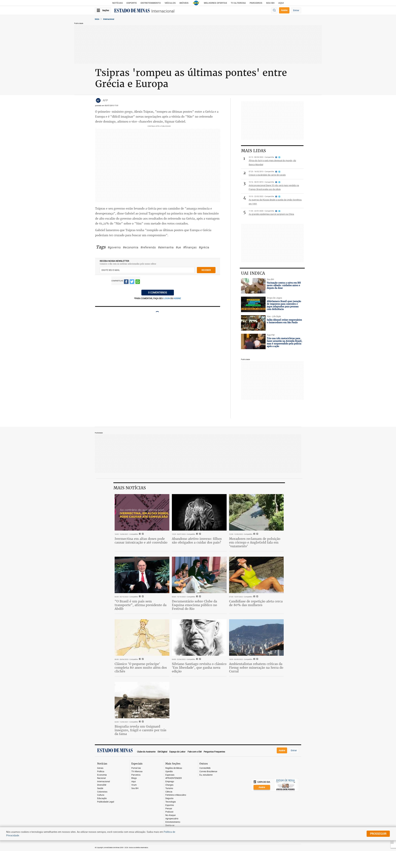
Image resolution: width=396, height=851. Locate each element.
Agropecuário (171, 818)
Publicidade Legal (105, 801)
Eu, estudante (206, 775)
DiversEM (101, 785)
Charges (169, 785)
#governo (114, 247)
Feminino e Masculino (175, 795)
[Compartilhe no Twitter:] (142, 596)
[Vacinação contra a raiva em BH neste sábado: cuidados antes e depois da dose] (253, 286)
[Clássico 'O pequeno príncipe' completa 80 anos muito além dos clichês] (142, 637)
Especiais (169, 775)
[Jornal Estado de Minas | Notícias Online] (132, 10)
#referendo (148, 247)
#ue (178, 247)
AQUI (281, 3)
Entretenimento (151, 3)
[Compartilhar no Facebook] (126, 282)
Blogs (134, 778)
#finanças (190, 247)
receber (206, 270)
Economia (102, 775)
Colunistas (102, 791)
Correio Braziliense (208, 771)
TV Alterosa (238, 3)
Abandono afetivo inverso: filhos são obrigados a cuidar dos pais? (197, 540)
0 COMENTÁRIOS (157, 292)
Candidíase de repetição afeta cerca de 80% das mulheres (256, 603)
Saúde (100, 788)
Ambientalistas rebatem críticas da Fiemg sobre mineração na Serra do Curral (256, 667)
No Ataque (170, 815)
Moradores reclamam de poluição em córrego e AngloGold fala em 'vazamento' (254, 542)
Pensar (168, 808)
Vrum (134, 785)
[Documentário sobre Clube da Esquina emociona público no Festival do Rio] (199, 575)
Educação (102, 798)
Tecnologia (170, 801)
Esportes (169, 805)
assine (177, 298)
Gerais (100, 768)
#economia (130, 247)
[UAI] (196, 3)
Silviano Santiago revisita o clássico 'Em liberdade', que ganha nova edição (199, 667)
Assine (284, 10)
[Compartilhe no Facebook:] (139, 596)
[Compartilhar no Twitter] (131, 282)
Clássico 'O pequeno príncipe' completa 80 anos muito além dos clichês (141, 667)
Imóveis (183, 3)
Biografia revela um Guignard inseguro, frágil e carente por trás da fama (140, 730)
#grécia (204, 247)
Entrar (296, 10)
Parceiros (256, 3)
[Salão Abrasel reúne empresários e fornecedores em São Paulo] (253, 323)
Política (100, 771)
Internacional (162, 11)
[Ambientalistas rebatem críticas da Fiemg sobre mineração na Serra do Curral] (256, 637)
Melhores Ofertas (215, 3)
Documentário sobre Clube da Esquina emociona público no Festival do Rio (194, 605)
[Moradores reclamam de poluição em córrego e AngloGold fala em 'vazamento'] (256, 512)
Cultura (100, 795)
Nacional (101, 778)
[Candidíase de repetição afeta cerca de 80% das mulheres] (256, 575)
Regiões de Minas (173, 768)
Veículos (170, 3)
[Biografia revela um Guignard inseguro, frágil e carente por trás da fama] (142, 700)
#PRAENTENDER (173, 778)
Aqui (133, 781)
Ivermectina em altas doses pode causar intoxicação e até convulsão (141, 540)
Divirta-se (169, 825)
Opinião (169, 771)
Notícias (117, 3)
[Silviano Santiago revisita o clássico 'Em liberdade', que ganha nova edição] (199, 637)
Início (97, 19)
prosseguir (378, 833)
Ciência (168, 791)
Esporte (132, 3)
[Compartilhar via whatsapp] (137, 282)
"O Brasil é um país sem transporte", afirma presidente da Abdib (140, 605)
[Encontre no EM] (274, 10)
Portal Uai (136, 768)
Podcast (169, 812)
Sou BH (270, 3)
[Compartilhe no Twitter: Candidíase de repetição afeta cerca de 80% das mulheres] (257, 596)
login (166, 298)
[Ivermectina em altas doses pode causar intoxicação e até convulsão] (142, 512)
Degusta (169, 798)
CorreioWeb (205, 768)
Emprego (169, 781)
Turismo (169, 788)
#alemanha (166, 247)
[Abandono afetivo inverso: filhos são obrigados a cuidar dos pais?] (199, 512)
